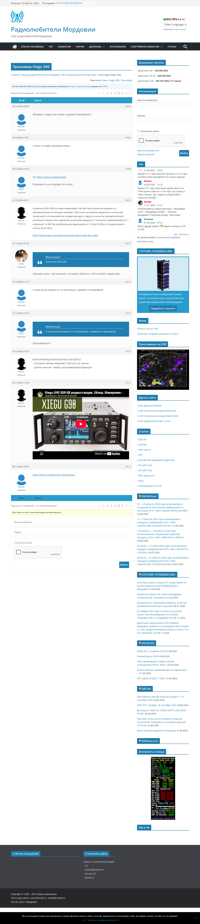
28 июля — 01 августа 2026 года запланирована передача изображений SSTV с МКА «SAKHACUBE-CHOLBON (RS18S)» (163, 561)
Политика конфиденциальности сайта (157, 333)
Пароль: (18, 532)
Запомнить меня (24, 542)
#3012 (128, 281)
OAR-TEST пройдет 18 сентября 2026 (156, 705)
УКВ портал (144, 449)
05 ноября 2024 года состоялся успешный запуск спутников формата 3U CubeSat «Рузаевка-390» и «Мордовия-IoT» (159, 614)
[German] (174, 19)
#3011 (128, 243)
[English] (167, 19)
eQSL (141, 480)
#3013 (128, 313)
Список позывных (32, 46)
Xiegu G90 (114, 80)
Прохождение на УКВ (149, 485)
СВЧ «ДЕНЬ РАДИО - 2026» (151, 678)
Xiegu (105, 80)
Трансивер (126, 80)
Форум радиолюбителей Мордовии (41, 74)
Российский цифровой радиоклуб (156, 460)
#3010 (128, 200)
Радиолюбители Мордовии (53, 29)
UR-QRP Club (145, 470)
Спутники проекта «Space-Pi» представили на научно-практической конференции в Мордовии (161, 586)
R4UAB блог (149, 496)
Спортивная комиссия (145, 46)
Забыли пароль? (146, 154)
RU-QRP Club (145, 465)
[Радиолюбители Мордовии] (14, 46)
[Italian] (177, 19)
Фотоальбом (118, 46)
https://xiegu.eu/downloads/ (51, 177)
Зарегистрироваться (148, 150)
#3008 (128, 169)
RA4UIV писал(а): (53, 326)
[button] (103, 46)
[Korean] (183, 19)
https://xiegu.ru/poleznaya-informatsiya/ (54, 474)
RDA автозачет (146, 475)
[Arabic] (164, 19)
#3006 (128, 106)
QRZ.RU (142, 439)
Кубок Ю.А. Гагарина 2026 (151, 651)
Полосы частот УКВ (147, 328)
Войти (124, 564)
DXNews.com (150, 741)
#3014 (128, 351)
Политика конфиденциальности (103, 920)
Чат (51, 46)
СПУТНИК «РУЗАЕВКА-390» (158, 574)
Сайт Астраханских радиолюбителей (158, 415)
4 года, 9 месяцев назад (80, 86)
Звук (175, 234)
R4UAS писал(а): (52, 257)
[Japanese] (180, 19)
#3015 (128, 382)
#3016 (128, 466)
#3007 (128, 137)
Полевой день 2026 (147, 656)
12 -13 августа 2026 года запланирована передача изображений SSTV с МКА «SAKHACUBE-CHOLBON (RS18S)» (158, 522)
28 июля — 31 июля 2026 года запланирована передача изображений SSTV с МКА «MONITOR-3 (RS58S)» (163, 549)
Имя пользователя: (23, 522)
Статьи (172, 46)
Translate (182, 29)
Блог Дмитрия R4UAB (149, 405)
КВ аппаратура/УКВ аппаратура (79, 74)
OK (84, 920)
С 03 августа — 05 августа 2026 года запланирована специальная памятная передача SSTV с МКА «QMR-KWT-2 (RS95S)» (160, 534)
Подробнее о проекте (163, 308)
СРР (140, 454)
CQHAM (142, 444)
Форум (80, 46)
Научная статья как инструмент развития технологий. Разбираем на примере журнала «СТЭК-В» (161, 722)
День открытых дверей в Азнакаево (156, 730)
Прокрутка (184, 234)
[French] (171, 19)
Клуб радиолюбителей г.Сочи (154, 421)
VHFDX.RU (148, 643)
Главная (15, 74)
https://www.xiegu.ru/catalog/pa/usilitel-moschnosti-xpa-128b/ (65, 235)
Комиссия (64, 46)
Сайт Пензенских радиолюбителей (157, 410)
